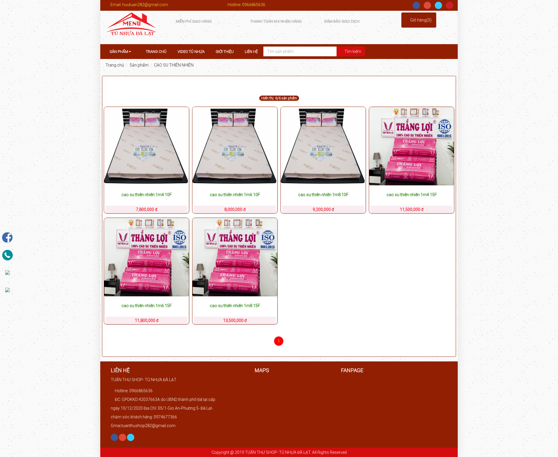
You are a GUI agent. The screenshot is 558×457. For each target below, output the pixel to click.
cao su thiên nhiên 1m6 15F (146, 305)
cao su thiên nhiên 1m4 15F (412, 194)
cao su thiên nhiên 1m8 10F (323, 194)
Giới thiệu (225, 51)
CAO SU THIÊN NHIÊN (174, 65)
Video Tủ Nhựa (191, 51)
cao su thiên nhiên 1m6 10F (235, 194)
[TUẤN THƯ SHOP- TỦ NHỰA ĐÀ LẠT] (131, 27)
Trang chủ (156, 51)
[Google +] (427, 5)
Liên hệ (251, 51)
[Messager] (7, 272)
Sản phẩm (118, 51)
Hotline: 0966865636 (246, 4)
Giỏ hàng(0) (420, 20)
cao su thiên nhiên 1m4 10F (146, 194)
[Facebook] (416, 5)
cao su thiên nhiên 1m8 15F (235, 305)
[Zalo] (7, 289)
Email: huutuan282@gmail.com (139, 4)
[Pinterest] (449, 5)
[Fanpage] (7, 237)
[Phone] (7, 255)
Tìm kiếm (352, 51)
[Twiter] (438, 5)
